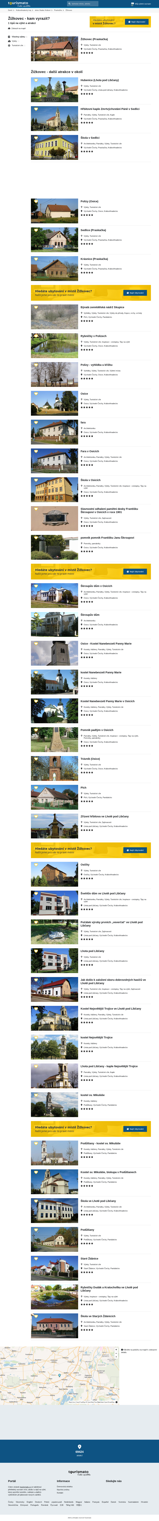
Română (44, 1505)
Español (105, 1502)
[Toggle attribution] (116, 1402)
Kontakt (60, 1493)
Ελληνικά (24, 1505)
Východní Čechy (90, 49)
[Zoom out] (116, 1353)
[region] (59, 1376)
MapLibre (72, 1402)
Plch (85, 317)
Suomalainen (133, 1502)
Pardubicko (107, 317)
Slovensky (20, 1502)
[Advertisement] (91, 179)
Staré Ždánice (89, 1268)
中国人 (79, 1505)
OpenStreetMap (109, 1402)
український (57, 1502)
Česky (10, 1502)
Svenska (122, 1502)
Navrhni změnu (63, 1490)
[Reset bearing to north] (116, 1357)
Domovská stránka (64, 1486)
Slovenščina (13, 1505)
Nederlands (68, 1502)
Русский (54, 1505)
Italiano (87, 1502)
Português (34, 1505)
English (30, 1502)
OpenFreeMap (80, 1402)
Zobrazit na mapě (18, 28)
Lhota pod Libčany (105, 90)
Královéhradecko (115, 49)
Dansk (113, 1502)
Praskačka (102, 49)
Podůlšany (88, 1105)
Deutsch (38, 1502)
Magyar (79, 1502)
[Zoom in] (116, 1349)
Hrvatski (144, 1502)
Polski (46, 1502)
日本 (62, 1505)
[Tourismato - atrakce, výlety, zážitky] (19, 4)
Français (95, 1502)
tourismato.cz (25, 1487)
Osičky (86, 874)
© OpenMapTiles (91, 1402)
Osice (100, 211)
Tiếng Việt (70, 1505)
